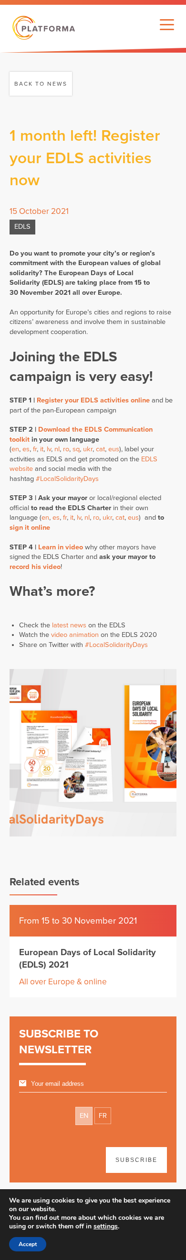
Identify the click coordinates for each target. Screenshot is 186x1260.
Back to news (40, 83)
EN (84, 1116)
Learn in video (60, 547)
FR (103, 1116)
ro (66, 449)
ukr (88, 449)
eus (113, 449)
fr (35, 449)
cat (100, 449)
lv (49, 449)
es (26, 449)
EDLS (22, 227)
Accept (28, 1244)
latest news (69, 625)
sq (76, 449)
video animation (75, 635)
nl (57, 449)
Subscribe (136, 1160)
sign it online (30, 528)
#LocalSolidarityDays (67, 479)
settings (105, 1226)
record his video (35, 567)
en (15, 449)
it (41, 449)
